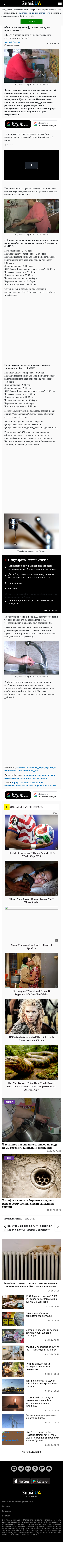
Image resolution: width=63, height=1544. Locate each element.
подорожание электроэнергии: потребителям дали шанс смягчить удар (30, 776)
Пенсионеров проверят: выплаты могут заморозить (30, 601)
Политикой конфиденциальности (34, 13)
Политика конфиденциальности (17, 1501)
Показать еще (50, 610)
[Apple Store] (22, 1481)
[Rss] (14, 1469)
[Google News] (35, 1469)
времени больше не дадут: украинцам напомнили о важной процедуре (30, 769)
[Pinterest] (49, 1469)
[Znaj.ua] (31, 3)
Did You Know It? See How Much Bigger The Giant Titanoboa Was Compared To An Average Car (31, 1086)
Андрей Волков (12, 42)
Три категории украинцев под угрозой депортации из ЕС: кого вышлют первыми (32, 567)
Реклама (6, 1506)
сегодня (12, 588)
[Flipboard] (42, 1469)
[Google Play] (40, 1481)
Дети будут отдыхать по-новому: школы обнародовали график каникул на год (31, 576)
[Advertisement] (31, 330)
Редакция (6, 1511)
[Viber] (28, 1469)
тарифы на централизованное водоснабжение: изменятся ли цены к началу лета (30, 784)
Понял (31, 21)
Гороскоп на (15, 582)
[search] (3, 3)
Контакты (6, 1516)
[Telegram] (21, 1469)
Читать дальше (31, 1451)
